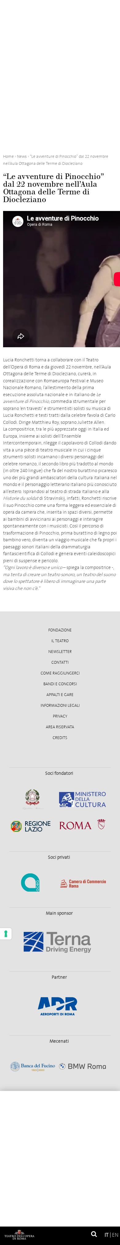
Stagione (60, 1119)
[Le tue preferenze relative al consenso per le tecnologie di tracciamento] (6, 934)
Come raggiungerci (60, 673)
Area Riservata (60, 727)
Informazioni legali (60, 705)
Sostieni (60, 1178)
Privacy (60, 716)
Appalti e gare (60, 695)
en (115, 1235)
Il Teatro (60, 641)
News (60, 1197)
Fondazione (60, 630)
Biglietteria (60, 1139)
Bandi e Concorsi (60, 684)
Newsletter (60, 652)
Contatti (60, 662)
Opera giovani (60, 1158)
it (107, 1235)
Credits (60, 738)
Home (60, 1100)
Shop (60, 1216)
